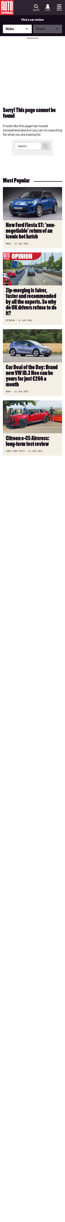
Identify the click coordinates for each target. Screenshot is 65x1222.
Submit (45, 146)
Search (36, 10)
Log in (47, 10)
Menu (59, 10)
